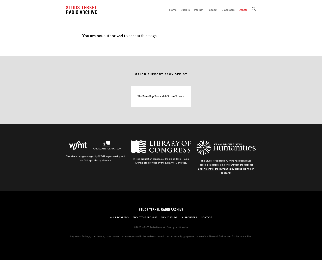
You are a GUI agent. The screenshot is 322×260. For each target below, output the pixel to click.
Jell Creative (181, 227)
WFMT (101, 156)
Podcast (212, 9)
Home (173, 9)
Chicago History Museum (97, 160)
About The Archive (145, 217)
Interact (198, 9)
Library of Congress (175, 162)
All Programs (119, 217)
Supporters (189, 217)
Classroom (228, 9)
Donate (243, 9)
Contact (206, 217)
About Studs (169, 217)
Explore (185, 9)
